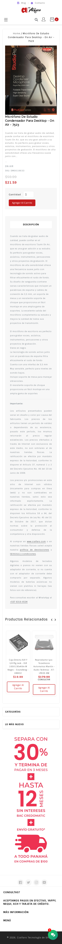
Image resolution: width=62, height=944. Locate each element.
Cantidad (15, 194)
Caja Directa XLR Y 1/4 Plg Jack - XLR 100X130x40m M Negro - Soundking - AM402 (18, 666)
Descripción (31, 224)
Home (16, 33)
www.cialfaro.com (36, 541)
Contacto (40, 3)
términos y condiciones (23, 554)
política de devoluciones (34, 550)
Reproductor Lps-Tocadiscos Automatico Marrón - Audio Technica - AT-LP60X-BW (44, 666)
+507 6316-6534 (19, 602)
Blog (23, 3)
